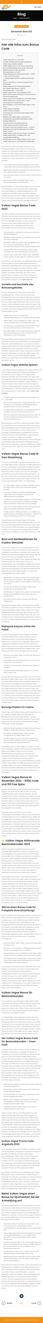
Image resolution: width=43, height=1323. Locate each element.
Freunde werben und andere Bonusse (15, 123)
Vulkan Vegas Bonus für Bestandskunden (16, 86)
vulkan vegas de (27, 279)
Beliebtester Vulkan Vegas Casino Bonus (16, 117)
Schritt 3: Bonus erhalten (11, 111)
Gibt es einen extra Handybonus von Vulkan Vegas (19, 98)
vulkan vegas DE (24, 18)
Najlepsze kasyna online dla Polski (14, 70)
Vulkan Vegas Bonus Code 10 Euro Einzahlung (18, 66)
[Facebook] (21, 2)
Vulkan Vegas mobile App (11, 109)
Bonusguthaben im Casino (11, 72)
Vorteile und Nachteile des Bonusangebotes (17, 62)
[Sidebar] (2, 399)
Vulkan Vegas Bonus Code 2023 (13, 60)
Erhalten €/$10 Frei (9, 121)
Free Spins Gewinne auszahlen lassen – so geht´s (19, 127)
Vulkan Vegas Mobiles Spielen (12, 64)
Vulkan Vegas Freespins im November (15, 125)
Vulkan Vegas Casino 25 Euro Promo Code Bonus (19, 133)
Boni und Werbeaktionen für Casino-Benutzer (18, 68)
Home (15, 18)
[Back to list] (21, 1303)
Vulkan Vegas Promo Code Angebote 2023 (17, 92)
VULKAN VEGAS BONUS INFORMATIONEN (17, 119)
